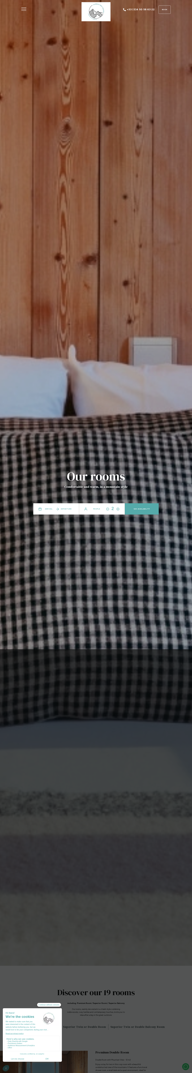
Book (164, 10)
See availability (142, 509)
